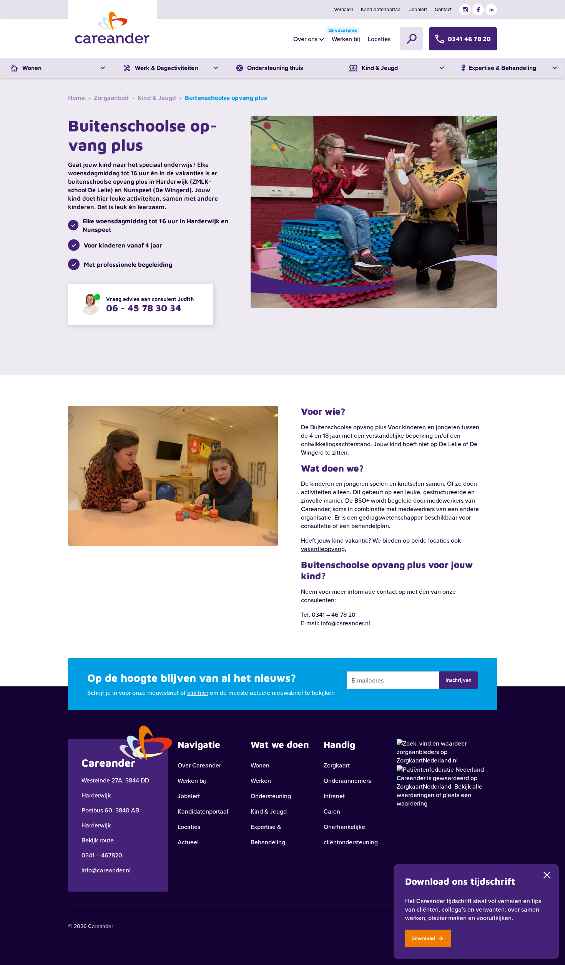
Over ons (305, 39)
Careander (411, 778)
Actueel (188, 842)
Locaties (379, 39)
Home (76, 97)
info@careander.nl (345, 623)
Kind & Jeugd (157, 97)
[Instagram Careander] (465, 9)
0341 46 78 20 (469, 38)
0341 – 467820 (101, 855)
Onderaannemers (347, 780)
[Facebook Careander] (478, 9)
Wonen (260, 765)
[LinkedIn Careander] (491, 9)
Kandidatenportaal (381, 9)
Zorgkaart (337, 765)
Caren (332, 811)
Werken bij (344, 37)
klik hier (197, 692)
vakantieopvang (323, 549)
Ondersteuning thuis (275, 67)
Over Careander (199, 765)
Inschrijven (458, 680)
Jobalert (418, 9)
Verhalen (343, 9)
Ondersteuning (271, 796)
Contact (443, 9)
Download (424, 938)
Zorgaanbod (111, 97)
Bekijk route (97, 840)
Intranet (334, 796)
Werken (261, 780)
